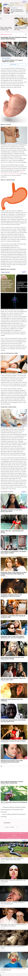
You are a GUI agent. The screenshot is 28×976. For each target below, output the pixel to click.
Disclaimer (14, 835)
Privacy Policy (22, 833)
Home (4, 833)
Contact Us (14, 833)
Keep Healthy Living (6, 34)
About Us (8, 833)
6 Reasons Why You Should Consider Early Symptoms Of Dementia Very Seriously (13, 809)
